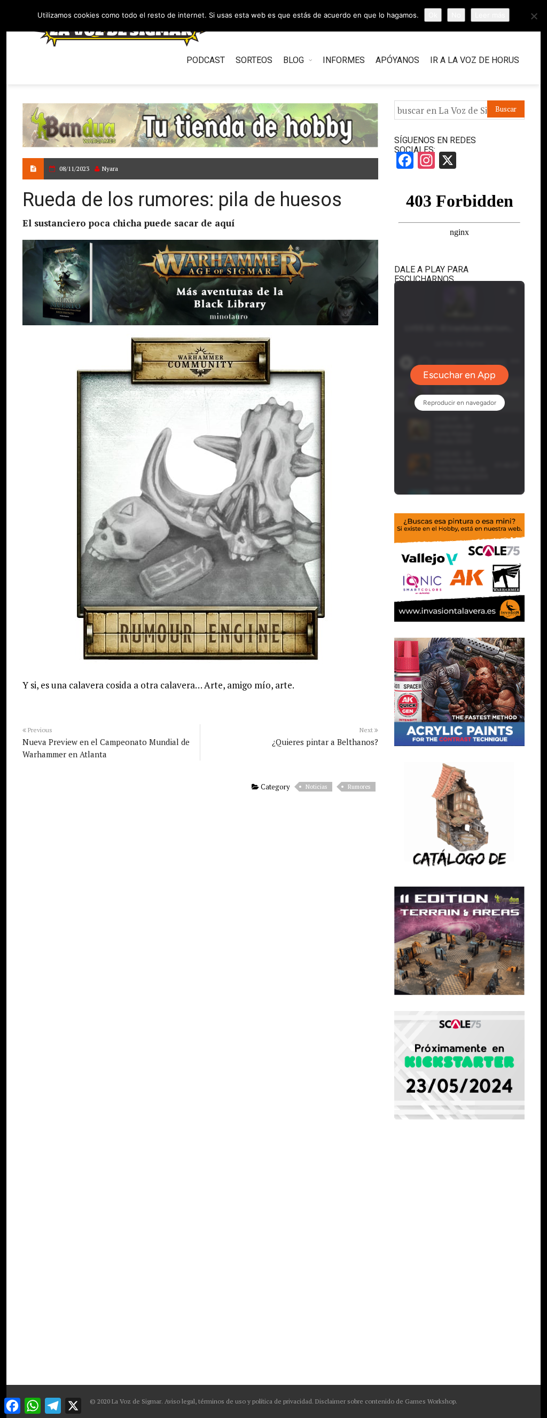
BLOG (293, 60)
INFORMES (344, 60)
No (456, 15)
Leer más (490, 15)
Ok (432, 15)
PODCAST (205, 60)
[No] (533, 16)
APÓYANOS (397, 60)
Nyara (110, 168)
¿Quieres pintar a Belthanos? (325, 742)
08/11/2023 (74, 168)
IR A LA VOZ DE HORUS (474, 60)
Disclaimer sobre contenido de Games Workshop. (385, 1401)
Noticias (316, 786)
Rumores (359, 786)
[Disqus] (200, 943)
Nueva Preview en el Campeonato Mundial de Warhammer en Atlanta (106, 748)
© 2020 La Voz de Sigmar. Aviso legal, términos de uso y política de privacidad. (202, 1401)
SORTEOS (254, 60)
